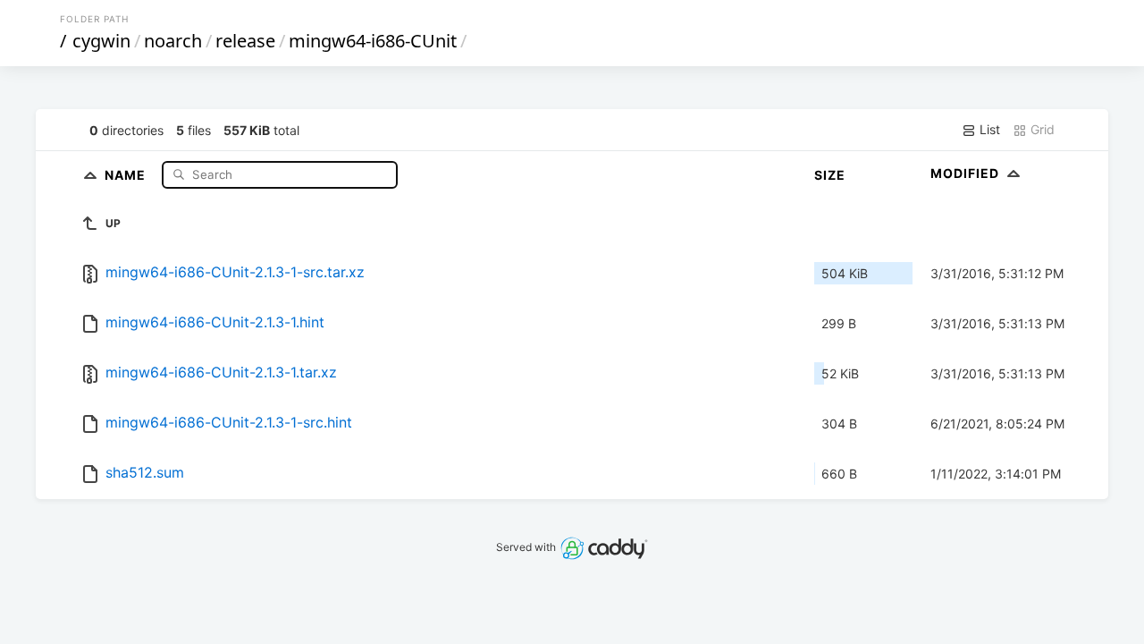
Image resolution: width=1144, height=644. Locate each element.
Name (127, 174)
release (245, 41)
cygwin (101, 41)
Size (829, 174)
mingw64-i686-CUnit (373, 41)
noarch (173, 41)
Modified (966, 173)
